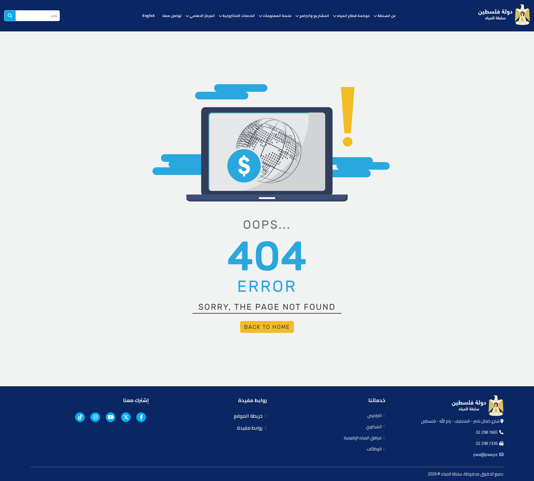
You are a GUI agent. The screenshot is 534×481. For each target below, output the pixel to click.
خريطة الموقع (249, 416)
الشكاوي (374, 427)
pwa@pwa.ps (486, 454)
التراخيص (375, 416)
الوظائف (375, 449)
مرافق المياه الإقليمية (363, 438)
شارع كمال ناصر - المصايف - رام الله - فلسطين (460, 421)
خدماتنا (376, 400)
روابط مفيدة (252, 400)
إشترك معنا (136, 400)
